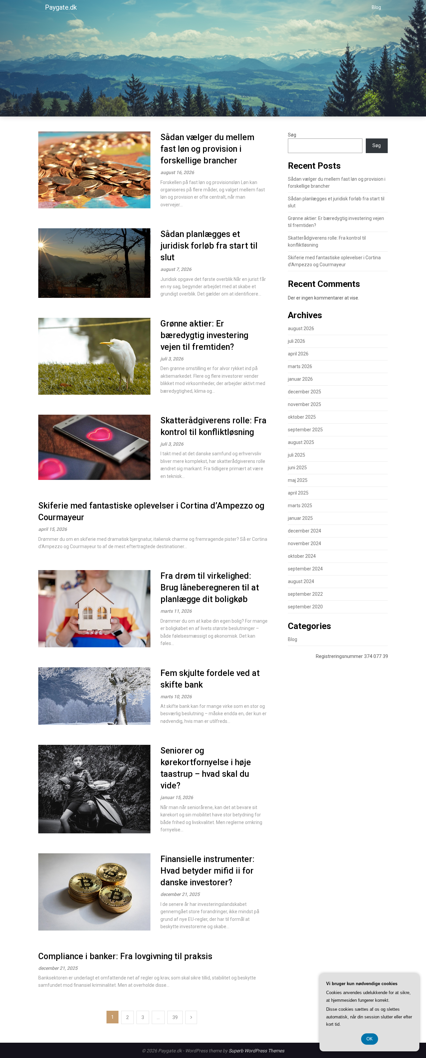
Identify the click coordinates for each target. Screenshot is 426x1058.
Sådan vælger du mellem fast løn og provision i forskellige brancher (207, 148)
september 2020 (305, 606)
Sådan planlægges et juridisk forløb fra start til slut (209, 245)
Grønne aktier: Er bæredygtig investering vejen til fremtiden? (204, 335)
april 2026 (298, 353)
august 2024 (301, 581)
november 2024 (304, 543)
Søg (292, 134)
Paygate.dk (61, 7)
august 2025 (301, 442)
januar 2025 (300, 518)
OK (369, 1038)
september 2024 (305, 568)
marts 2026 (300, 366)
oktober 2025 (302, 417)
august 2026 (301, 328)
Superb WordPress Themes (256, 1050)
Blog (376, 7)
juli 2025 (296, 455)
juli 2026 (296, 341)
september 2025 (305, 429)
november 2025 (304, 404)
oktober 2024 (302, 556)
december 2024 (304, 530)
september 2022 (305, 594)
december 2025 (304, 391)
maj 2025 (298, 480)
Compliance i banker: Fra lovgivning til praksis (125, 956)
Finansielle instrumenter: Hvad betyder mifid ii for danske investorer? (207, 870)
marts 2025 (300, 505)
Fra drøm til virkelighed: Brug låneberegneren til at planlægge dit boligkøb (209, 587)
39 (175, 1017)
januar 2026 (300, 379)
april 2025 (298, 493)
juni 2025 (297, 467)
